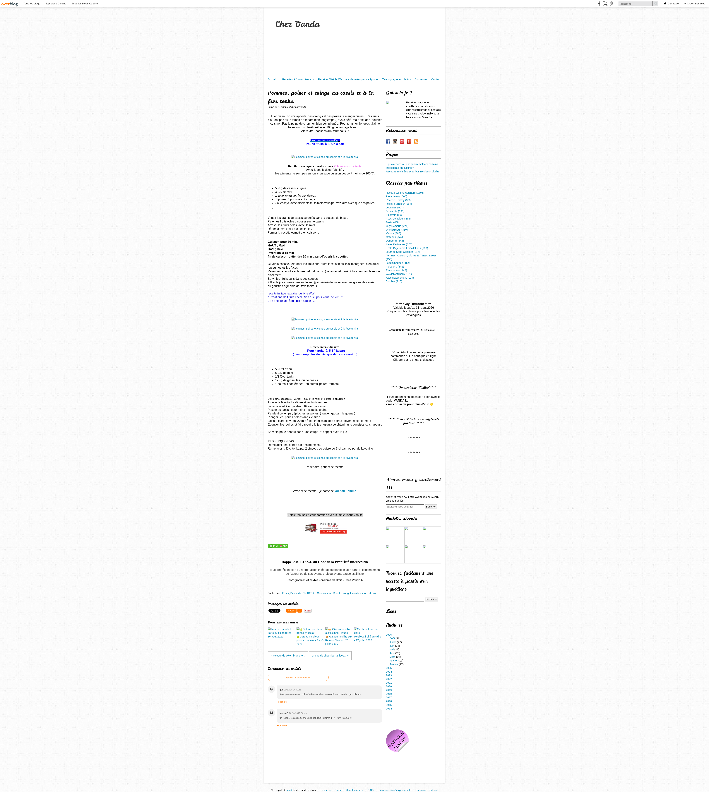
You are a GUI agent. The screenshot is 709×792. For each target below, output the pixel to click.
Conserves (421, 79)
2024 (389, 671)
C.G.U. (371, 790)
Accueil (272, 79)
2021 (389, 682)
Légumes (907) (395, 207)
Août (392, 638)
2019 (389, 690)
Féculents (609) (395, 211)
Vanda (290, 790)
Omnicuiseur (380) (397, 229)
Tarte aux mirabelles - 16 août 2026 (280, 634)
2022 (389, 679)
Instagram (395, 141)
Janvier (394, 664)
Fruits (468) (393, 222)
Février (394, 660)
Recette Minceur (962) (399, 203)
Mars (392, 656)
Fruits (285, 593)
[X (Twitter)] (605, 3)
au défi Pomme (346, 491)
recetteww (370, 593)
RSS (416, 141)
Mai (392, 649)
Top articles (325, 790)
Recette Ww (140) (396, 270)
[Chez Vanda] (395, 110)
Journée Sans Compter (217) (403, 251)
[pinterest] (611, 3)
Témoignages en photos (396, 79)
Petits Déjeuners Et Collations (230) (407, 248)
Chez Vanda (297, 24)
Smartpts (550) (394, 214)
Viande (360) (393, 233)
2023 (389, 675)
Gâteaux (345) (394, 237)
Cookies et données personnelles (395, 790)
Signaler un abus (355, 790)
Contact (435, 79)
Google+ (409, 141)
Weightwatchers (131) (399, 273)
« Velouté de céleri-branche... (288, 655)
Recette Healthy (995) (399, 200)
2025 (389, 667)
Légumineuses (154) (398, 262)
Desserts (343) (395, 240)
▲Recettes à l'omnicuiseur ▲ (297, 79)
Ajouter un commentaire (298, 677)
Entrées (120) (394, 281)
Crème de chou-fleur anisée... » (330, 655)
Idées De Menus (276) (399, 244)
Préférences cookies (426, 790)
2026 (389, 634)
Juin (392, 645)
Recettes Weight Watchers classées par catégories (348, 79)
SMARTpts (309, 593)
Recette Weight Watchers (348, 593)
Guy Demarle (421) (397, 225)
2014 (389, 708)
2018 (389, 693)
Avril (392, 653)
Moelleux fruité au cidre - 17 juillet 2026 (367, 638)
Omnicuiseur (324, 593)
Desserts (295, 593)
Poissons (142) (395, 266)
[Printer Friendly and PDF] (278, 547)
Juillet (393, 642)
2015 (389, 704)
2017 (389, 697)
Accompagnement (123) (400, 277)
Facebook (388, 141)
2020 (389, 686)
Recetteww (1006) (396, 196)
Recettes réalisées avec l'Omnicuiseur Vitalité (412, 171)
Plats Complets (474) (398, 218)
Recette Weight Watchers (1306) (405, 192)
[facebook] (599, 3)
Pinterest (402, 141)
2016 (389, 701)
